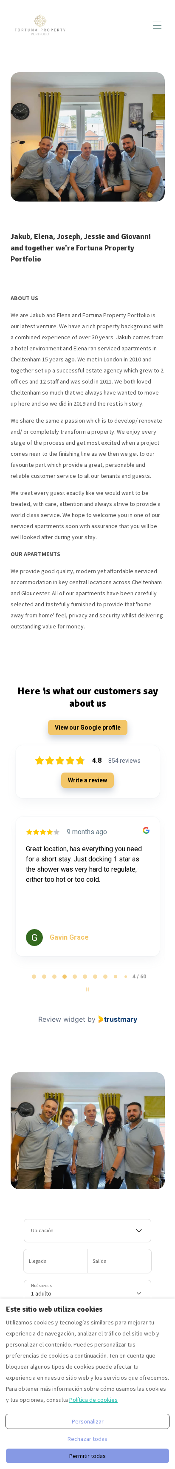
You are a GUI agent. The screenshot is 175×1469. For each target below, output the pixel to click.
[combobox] (87, 1230)
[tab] (34, 977)
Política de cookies (93, 1400)
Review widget (61, 1019)
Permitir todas (87, 1456)
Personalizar (88, 1421)
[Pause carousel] (87, 989)
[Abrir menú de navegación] (157, 25)
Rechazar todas (87, 1439)
